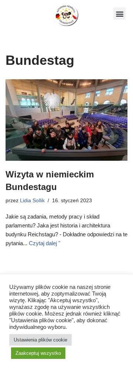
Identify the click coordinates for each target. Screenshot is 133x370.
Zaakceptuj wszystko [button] (38, 353)
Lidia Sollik (32, 200)
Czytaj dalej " (44, 243)
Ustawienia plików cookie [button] (40, 340)
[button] (119, 13)
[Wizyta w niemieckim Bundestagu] (66, 120)
